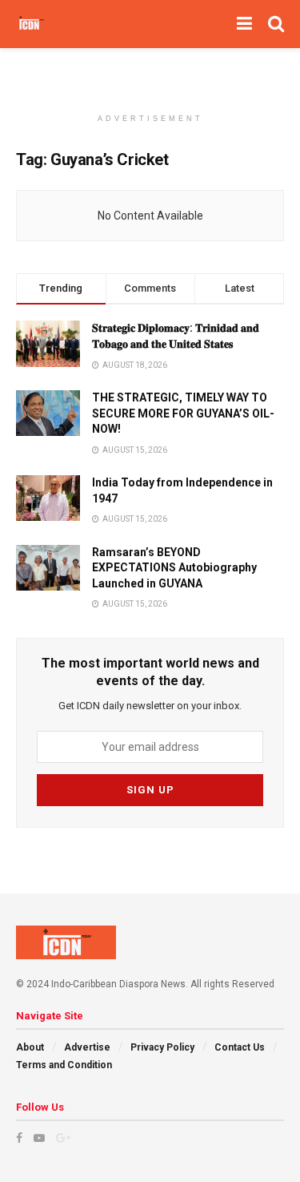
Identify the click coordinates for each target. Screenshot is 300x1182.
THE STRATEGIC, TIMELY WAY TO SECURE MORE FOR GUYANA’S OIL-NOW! (183, 413)
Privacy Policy (162, 1047)
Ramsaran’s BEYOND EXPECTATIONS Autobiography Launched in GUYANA (174, 568)
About (30, 1047)
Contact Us (239, 1047)
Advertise (87, 1047)
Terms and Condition (64, 1065)
